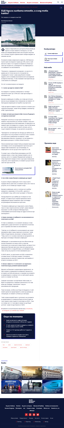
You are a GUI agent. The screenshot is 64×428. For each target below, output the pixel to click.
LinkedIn (14, 310)
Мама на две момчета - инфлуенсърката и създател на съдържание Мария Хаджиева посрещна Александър (57, 198)
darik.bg (54, 156)
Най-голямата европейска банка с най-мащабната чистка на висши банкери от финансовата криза (11, 377)
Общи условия (14, 418)
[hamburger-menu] (62, 2)
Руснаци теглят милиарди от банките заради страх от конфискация (30, 377)
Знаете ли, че (55, 408)
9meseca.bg (55, 207)
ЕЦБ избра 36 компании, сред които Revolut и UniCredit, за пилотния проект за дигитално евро (52, 391)
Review (22, 2)
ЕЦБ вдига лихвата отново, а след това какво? (27, 7)
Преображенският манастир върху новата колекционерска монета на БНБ (52, 377)
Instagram (7, 310)
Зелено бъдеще (9, 408)
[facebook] (26, 414)
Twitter (22, 310)
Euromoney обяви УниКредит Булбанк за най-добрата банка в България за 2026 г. (10, 391)
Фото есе (47, 408)
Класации (39, 408)
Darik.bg (19, 421)
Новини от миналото (51, 406)
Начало (3, 7)
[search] (58, 2)
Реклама (31, 418)
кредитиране (13, 347)
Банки (15, 7)
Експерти (19, 408)
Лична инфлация (52, 53)
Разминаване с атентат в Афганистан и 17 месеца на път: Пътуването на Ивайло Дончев (56, 166)
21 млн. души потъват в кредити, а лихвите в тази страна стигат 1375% (19, 326)
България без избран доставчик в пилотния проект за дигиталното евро (31, 391)
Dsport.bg (28, 421)
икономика (5, 347)
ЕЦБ (4, 344)
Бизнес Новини (13, 2)
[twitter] (37, 414)
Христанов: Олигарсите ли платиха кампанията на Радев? (56, 151)
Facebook (29, 308)
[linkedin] (34, 414)
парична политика (18, 344)
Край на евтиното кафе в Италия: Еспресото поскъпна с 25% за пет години (19, 321)
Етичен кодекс (45, 418)
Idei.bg (46, 421)
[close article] (61, 7)
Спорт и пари (31, 408)
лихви (9, 344)
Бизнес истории (32, 2)
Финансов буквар (46, 2)
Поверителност (23, 418)
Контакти (37, 418)
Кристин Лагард (23, 347)
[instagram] (30, 414)
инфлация (27, 344)
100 (24, 408)
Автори (32, 410)
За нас (51, 418)
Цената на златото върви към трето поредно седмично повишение (17, 335)
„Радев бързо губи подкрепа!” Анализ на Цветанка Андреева (56, 182)
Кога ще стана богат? (51, 59)
